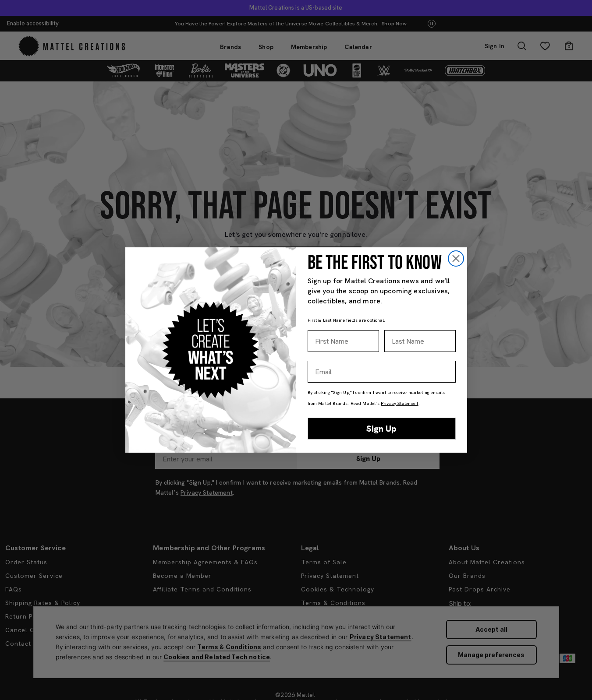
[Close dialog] (456, 258)
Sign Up (381, 428)
